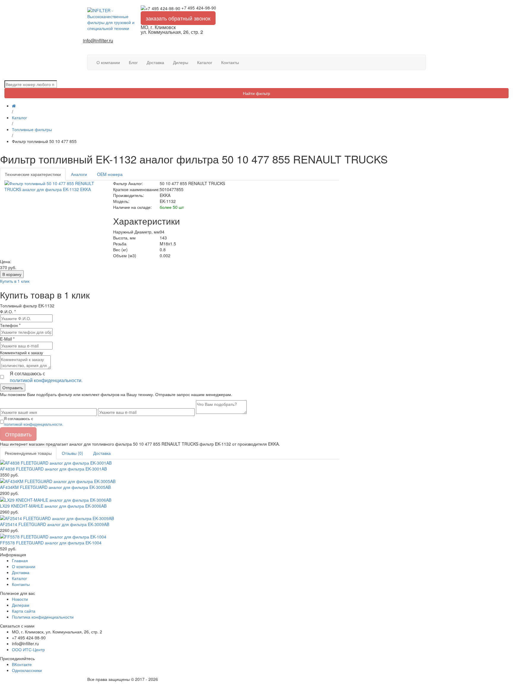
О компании (108, 62)
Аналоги (79, 174)
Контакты (230, 62)
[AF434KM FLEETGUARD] (57, 481)
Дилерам (20, 605)
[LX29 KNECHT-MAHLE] (55, 499)
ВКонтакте (22, 664)
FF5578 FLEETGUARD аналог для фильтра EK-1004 (51, 543)
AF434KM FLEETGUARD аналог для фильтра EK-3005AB (55, 487)
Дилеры (180, 62)
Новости (20, 599)
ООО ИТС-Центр (28, 649)
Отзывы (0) (72, 453)
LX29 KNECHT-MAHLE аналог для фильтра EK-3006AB (53, 506)
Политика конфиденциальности (43, 617)
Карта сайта (23, 611)
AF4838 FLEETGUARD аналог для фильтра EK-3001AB (53, 469)
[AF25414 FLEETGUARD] (57, 518)
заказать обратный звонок (178, 18)
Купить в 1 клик (14, 281)
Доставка (155, 62)
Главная (20, 560)
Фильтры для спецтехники (112, 685)
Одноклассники (27, 670)
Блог (133, 62)
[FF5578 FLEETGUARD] (53, 536)
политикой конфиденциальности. (46, 380)
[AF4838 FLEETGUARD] (56, 462)
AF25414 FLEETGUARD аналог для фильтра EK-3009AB (54, 524)
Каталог (204, 62)
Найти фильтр (256, 93)
